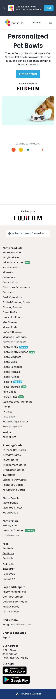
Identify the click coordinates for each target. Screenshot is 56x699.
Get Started (28, 74)
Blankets (7, 272)
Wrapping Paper (12, 426)
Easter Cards (10, 460)
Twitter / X (8, 578)
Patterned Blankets (14, 342)
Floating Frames (12, 307)
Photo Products (11, 252)
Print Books (9, 392)
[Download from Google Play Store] (16, 680)
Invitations (8, 475)
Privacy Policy (10, 606)
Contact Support (12, 596)
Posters (7, 382)
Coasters (8, 292)
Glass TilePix (9, 312)
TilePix (6, 406)
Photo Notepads (12, 367)
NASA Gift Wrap (12, 332)
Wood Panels (10, 512)
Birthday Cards (11, 455)
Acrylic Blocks (10, 257)
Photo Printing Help (14, 592)
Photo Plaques (11, 372)
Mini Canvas (9, 322)
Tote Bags (8, 416)
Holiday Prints (10, 525)
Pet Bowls (8, 553)
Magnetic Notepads (14, 337)
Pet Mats (7, 558)
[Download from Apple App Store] (14, 670)
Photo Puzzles (10, 377)
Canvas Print (10, 282)
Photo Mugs (9, 362)
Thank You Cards (12, 485)
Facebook (8, 573)
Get (48, 8)
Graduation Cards (13, 470)
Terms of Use (10, 611)
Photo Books (10, 347)
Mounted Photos (12, 507)
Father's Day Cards (14, 450)
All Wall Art (9, 437)
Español (37, 22)
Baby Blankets (11, 267)
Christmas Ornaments (16, 287)
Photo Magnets (11, 357)
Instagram (8, 569)
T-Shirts (7, 411)
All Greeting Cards (13, 490)
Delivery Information (15, 601)
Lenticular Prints (12, 317)
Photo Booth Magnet (15, 352)
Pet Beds (7, 548)
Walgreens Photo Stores (17, 624)
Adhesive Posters (12, 262)
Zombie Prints (10, 535)
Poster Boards (11, 387)
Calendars (8, 277)
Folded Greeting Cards (16, 302)
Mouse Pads (9, 327)
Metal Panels (10, 502)
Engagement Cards (14, 465)
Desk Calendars (12, 297)
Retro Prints (9, 397)
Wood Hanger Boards (15, 421)
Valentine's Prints (12, 530)
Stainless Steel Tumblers (17, 401)
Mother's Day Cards (14, 480)
